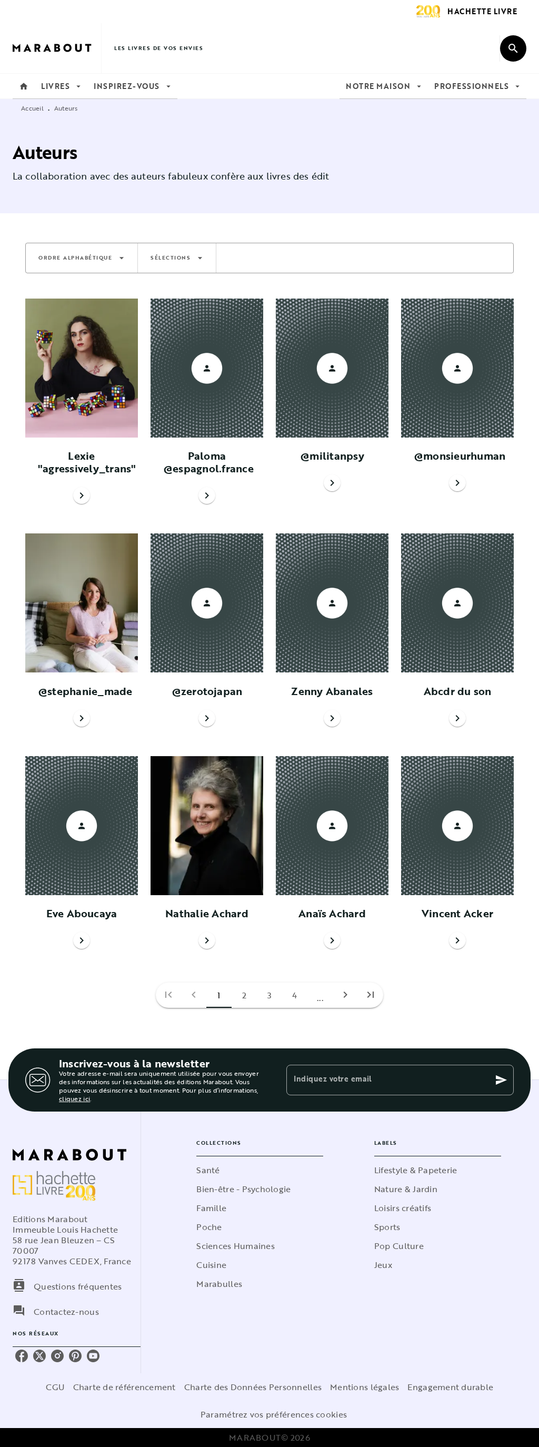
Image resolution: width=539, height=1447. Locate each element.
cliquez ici (74, 1098)
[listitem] (22, 1356)
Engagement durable (450, 1387)
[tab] (24, 86)
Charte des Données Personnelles (253, 1387)
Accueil (32, 108)
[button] (81, 258)
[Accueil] (57, 48)
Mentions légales (364, 1387)
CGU (55, 1387)
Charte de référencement (124, 1387)
